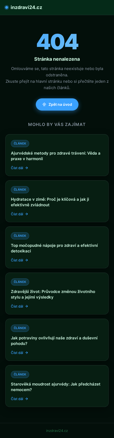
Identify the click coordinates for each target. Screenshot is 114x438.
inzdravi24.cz (26, 7)
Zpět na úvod (60, 104)
